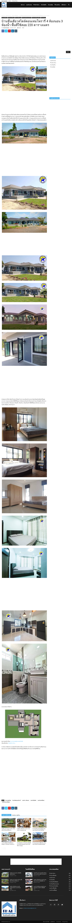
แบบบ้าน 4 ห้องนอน (25, 800)
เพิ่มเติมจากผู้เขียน (16, 815)
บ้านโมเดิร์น (43, 4)
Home (10, 0)
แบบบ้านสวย (29, 4)
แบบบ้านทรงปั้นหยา (41, 800)
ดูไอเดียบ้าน (53, 921)
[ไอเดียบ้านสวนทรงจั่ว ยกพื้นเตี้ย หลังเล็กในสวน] (5, 874)
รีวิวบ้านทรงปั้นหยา (11, 17)
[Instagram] (54, 904)
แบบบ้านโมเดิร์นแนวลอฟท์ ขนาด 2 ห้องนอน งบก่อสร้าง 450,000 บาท (40, 887)
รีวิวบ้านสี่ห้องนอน (18, 17)
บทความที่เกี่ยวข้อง (6, 815)
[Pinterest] (58, 904)
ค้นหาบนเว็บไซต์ (4, 0)
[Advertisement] (36, 11)
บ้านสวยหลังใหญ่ (8, 800)
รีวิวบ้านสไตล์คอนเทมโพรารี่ (26, 17)
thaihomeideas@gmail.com (30, 908)
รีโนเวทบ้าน (57, 4)
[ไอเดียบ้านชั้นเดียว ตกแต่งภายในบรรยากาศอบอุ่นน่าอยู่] (24, 823)
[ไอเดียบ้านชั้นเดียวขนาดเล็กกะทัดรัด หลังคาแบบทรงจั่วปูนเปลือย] (5, 888)
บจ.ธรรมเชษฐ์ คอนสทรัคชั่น (16, 741)
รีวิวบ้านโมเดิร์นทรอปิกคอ (36, 17)
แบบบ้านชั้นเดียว (33, 800)
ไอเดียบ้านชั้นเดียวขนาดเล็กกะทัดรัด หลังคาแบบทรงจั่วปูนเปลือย (15, 887)
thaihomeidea (6, 27)
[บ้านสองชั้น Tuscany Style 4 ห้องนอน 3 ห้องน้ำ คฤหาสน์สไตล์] (40, 823)
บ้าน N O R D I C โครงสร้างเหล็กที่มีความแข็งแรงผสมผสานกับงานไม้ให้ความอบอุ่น (24, 844)
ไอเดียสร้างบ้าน (11, 743)
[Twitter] (62, 904)
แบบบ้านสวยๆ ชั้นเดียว (6, 802)
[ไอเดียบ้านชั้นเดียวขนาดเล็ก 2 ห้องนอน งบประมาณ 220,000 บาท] (28, 881)
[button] (68, 5)
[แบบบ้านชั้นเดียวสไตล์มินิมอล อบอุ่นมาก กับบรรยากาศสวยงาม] (9, 837)
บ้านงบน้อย (50, 4)
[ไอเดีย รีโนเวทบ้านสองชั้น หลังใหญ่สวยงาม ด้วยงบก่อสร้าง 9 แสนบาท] (28, 874)
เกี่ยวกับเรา (64, 4)
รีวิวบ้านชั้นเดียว (15, 15)
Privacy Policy (14, 0)
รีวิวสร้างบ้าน (36, 4)
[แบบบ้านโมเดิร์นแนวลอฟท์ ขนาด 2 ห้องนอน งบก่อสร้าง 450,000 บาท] (28, 888)
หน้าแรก (23, 4)
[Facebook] (50, 904)
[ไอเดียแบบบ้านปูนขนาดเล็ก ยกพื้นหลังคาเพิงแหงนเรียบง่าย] (9, 823)
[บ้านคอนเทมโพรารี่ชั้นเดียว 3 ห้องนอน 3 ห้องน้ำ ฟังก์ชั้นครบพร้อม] (40, 837)
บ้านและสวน (58, 921)
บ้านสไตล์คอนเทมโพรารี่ (16, 800)
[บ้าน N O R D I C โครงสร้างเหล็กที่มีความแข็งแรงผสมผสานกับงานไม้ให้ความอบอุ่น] (24, 837)
